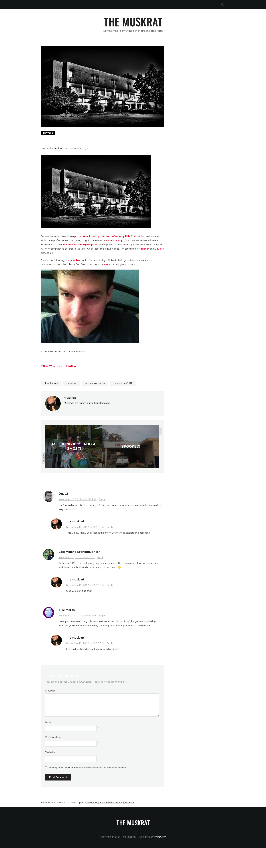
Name (48, 722)
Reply (102, 499)
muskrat (58, 148)
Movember (74, 260)
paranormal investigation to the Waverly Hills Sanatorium (109, 236)
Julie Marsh (66, 610)
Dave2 (63, 493)
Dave (158, 248)
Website (50, 752)
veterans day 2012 (122, 383)
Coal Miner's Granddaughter (79, 552)
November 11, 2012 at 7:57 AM (76, 557)
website (109, 264)
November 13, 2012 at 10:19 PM (85, 526)
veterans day (114, 240)
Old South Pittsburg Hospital (79, 244)
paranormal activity (95, 383)
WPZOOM (160, 836)
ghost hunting (51, 383)
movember (71, 383)
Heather (144, 248)
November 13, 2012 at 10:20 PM (85, 643)
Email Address (53, 737)
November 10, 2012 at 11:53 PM (77, 499)
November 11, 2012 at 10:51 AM (77, 615)
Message (50, 690)
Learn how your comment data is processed (110, 802)
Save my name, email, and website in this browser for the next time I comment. (88, 767)
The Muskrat (133, 22)
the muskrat (75, 521)
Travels (48, 133)
